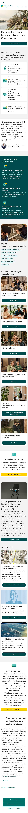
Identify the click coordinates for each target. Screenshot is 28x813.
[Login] (22, 7)
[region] (14, 762)
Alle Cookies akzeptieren (14, 800)
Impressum (5, 780)
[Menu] (25, 7)
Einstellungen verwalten (14, 808)
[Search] (18, 7)
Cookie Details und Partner (8, 787)
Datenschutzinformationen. (9, 777)
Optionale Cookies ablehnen (14, 804)
